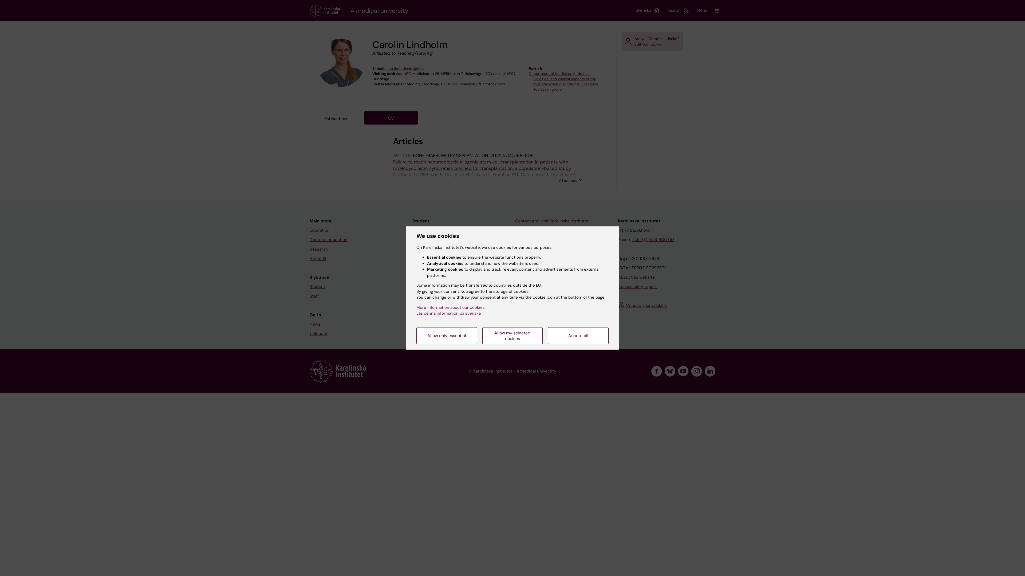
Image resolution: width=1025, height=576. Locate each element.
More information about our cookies (450, 307)
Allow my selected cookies (512, 335)
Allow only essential (446, 335)
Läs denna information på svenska (448, 313)
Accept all (578, 335)
